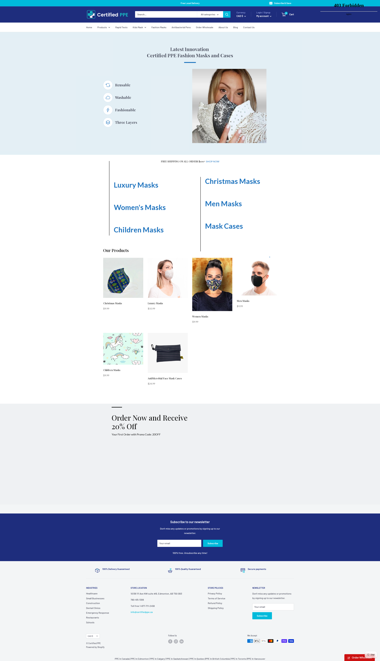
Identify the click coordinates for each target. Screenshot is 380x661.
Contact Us (249, 27)
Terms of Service (216, 598)
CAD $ (90, 636)
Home (89, 27)
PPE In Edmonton (140, 658)
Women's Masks (140, 207)
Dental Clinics (93, 608)
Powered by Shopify (95, 647)
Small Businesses (95, 598)
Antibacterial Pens (181, 27)
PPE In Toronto (238, 658)
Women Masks (200, 316)
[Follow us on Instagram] (176, 641)
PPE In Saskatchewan (177, 658)
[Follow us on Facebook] (170, 641)
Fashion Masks (158, 27)
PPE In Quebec (197, 658)
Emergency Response (97, 612)
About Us (223, 27)
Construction (93, 603)
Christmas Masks (232, 181)
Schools (90, 622)
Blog (235, 27)
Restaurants (92, 617)
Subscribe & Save (282, 3)
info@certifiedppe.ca (142, 612)
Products (102, 27)
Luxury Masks (136, 185)
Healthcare (92, 593)
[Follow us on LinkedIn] (181, 641)
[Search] (227, 14)
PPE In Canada (122, 658)
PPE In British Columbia (217, 658)
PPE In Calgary (157, 658)
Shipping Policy (216, 608)
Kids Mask (138, 27)
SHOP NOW (212, 161)
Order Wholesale (204, 27)
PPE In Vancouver (256, 658)
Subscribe (213, 543)
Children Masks (139, 229)
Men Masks (223, 203)
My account (262, 15)
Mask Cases (224, 226)
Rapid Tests (121, 27)
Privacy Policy (215, 593)
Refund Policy (215, 603)
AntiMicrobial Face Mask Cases (165, 378)
